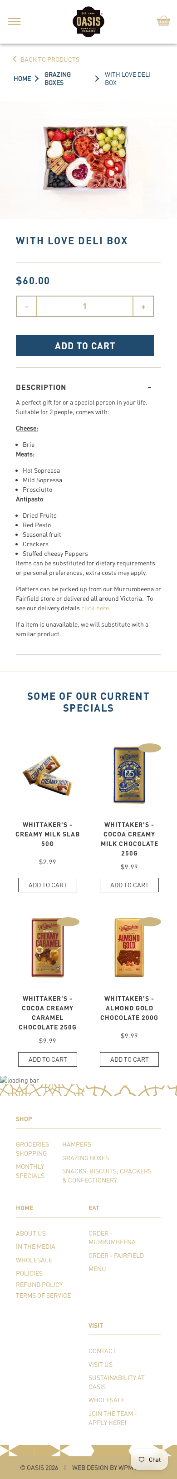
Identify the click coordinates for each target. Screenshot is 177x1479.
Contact (102, 1351)
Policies (29, 1273)
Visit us (100, 1364)
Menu (97, 1268)
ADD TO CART (85, 345)
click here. (96, 608)
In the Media (35, 1246)
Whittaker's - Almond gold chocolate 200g (129, 1007)
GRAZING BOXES (57, 78)
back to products (49, 59)
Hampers (76, 1144)
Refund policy (39, 1284)
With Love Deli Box (128, 78)
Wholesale (34, 1260)
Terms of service (43, 1295)
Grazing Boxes (85, 1158)
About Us (31, 1233)
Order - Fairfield (116, 1255)
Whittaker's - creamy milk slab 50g (47, 834)
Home (22, 78)
